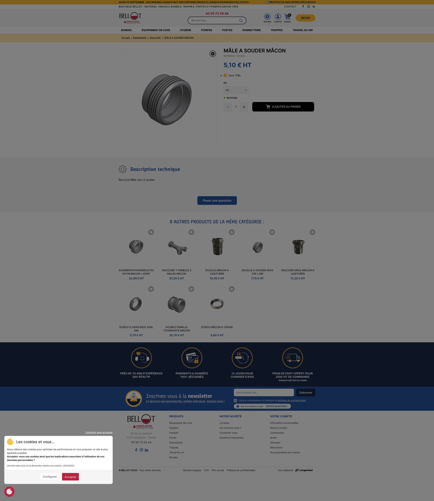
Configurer (50, 476)
